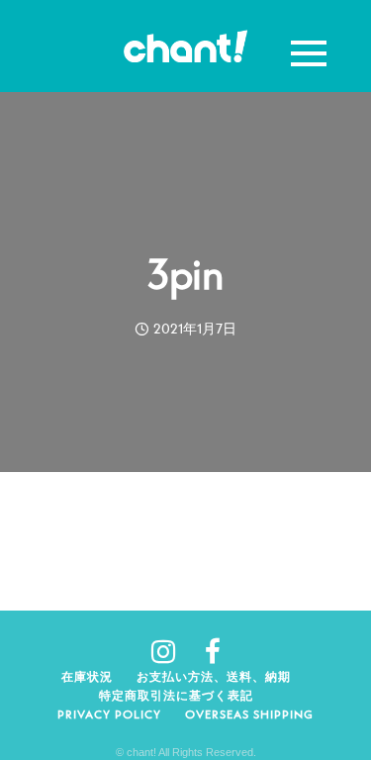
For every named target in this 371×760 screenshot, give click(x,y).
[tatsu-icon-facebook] (213, 651)
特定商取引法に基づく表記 (176, 695)
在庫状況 (87, 676)
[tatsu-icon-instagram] (170, 651)
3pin (185, 274)
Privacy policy (109, 714)
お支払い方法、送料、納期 (214, 676)
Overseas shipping (249, 714)
